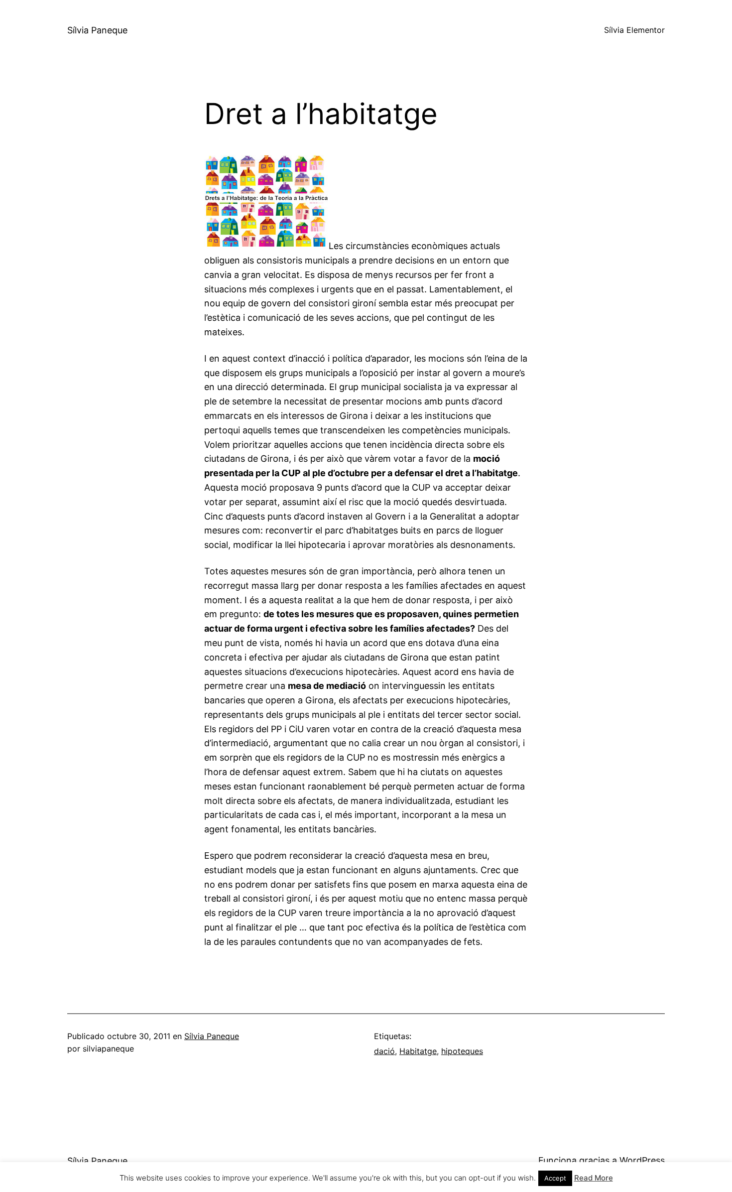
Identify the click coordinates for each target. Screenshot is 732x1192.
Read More (593, 1178)
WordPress (642, 1160)
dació (384, 1051)
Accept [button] (555, 1178)
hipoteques (462, 1051)
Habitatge (418, 1051)
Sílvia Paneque (97, 30)
